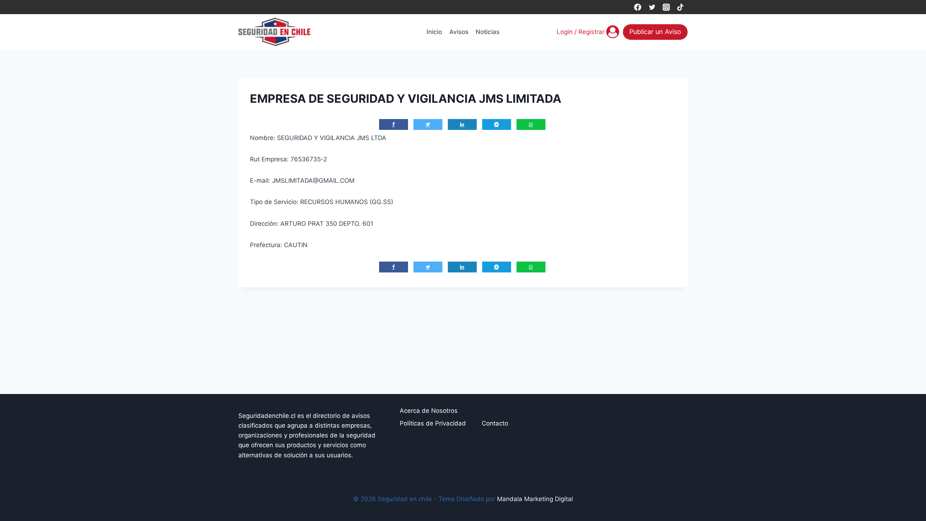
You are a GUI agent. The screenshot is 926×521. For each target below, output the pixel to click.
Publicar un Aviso (655, 31)
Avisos (458, 31)
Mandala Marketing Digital (535, 499)
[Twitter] (652, 7)
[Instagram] (666, 7)
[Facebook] (637, 7)
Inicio (434, 31)
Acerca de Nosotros (429, 410)
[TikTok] (681, 7)
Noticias (488, 31)
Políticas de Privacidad (433, 423)
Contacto (495, 423)
